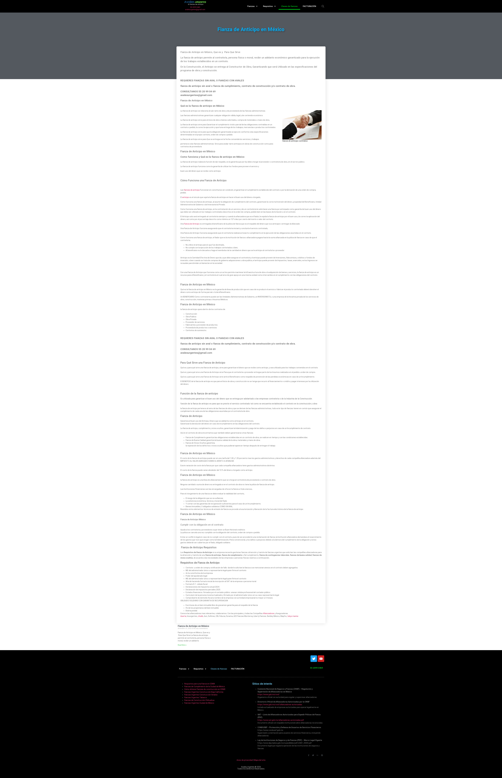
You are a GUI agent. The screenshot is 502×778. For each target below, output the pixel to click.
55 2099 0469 (195, 7)
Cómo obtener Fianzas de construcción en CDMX (204, 689)
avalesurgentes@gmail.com (195, 9)
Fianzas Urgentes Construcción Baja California (203, 692)
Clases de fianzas (289, 6)
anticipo (185, 197)
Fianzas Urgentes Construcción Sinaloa (200, 695)
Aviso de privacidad (245, 760)
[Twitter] (313, 658)
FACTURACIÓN (309, 6)
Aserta (183, 616)
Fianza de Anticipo (191, 224)
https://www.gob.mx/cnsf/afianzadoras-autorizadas (280, 704)
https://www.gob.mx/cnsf (268, 694)
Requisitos (268, 6)
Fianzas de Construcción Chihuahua (199, 700)
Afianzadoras (268, 613)
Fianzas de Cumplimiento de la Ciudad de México (204, 686)
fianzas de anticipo (192, 190)
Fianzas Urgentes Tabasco (195, 697)
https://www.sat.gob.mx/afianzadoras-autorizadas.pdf (281, 720)
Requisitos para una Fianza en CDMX (199, 684)
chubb (200, 616)
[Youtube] (321, 658)
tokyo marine (292, 616)
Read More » (182, 645)
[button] (323, 6)
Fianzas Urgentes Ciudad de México (199, 703)
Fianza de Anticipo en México (193, 626)
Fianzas (251, 6)
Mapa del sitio (260, 760)
